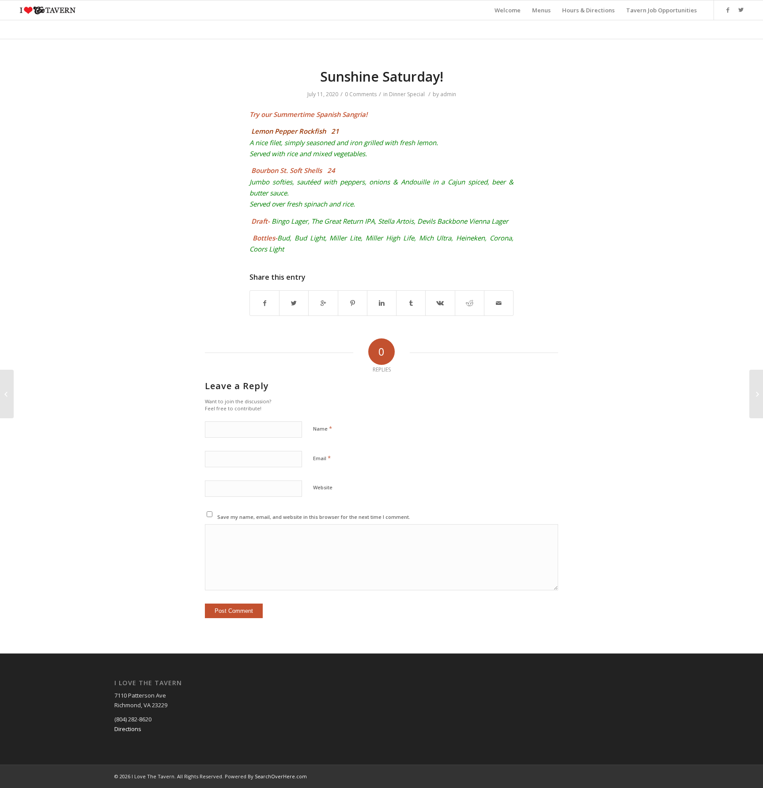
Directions (127, 729)
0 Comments (361, 94)
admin (448, 94)
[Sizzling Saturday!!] (7, 394)
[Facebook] (727, 9)
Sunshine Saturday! (381, 77)
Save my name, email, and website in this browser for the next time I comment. (313, 517)
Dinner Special (407, 94)
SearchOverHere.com (281, 776)
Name (322, 428)
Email (322, 458)
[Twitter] (741, 9)
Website (322, 487)
